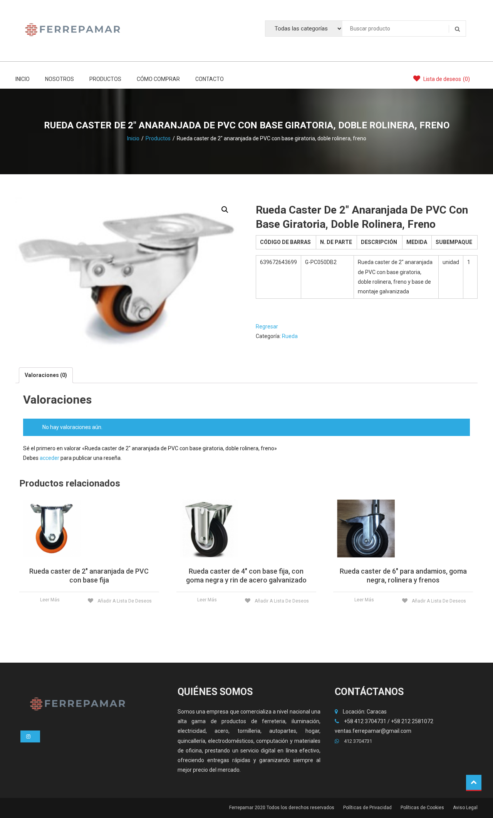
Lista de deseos (446, 79)
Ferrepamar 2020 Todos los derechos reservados (281, 807)
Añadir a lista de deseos (124, 601)
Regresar (267, 326)
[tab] (46, 375)
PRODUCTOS (105, 79)
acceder (49, 458)
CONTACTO (209, 79)
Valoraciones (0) (46, 375)
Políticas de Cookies (422, 807)
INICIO (22, 79)
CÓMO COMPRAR (158, 79)
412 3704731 (357, 741)
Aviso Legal (465, 807)
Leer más (50, 600)
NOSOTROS (59, 79)
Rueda (290, 336)
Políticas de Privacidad (367, 807)
